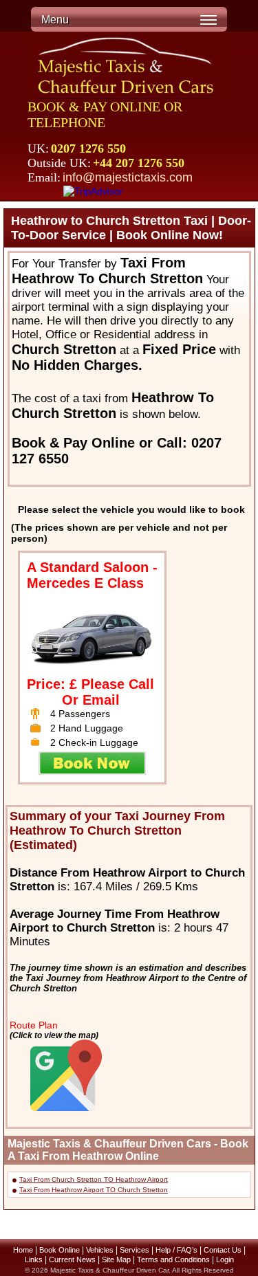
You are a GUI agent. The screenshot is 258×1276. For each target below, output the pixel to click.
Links (34, 1259)
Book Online (59, 1250)
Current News (72, 1259)
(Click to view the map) (54, 1035)
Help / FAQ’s (176, 1250)
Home (23, 1250)
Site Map (116, 1259)
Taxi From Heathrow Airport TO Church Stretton (93, 1190)
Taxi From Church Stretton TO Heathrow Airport (93, 1179)
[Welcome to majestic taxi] (127, 67)
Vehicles (100, 1250)
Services (134, 1250)
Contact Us (222, 1250)
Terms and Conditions (173, 1259)
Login (225, 1259)
